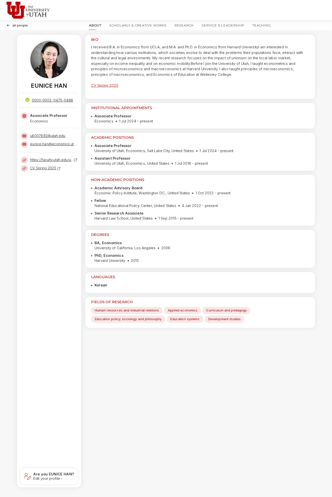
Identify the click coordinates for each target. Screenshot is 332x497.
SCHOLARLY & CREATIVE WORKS (137, 25)
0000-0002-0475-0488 (52, 100)
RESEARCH (184, 25)
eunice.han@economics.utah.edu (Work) (53, 144)
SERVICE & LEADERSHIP (223, 25)
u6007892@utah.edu (47, 136)
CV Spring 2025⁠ (43, 168)
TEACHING (261, 25)
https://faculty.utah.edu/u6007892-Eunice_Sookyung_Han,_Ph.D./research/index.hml (52, 160)
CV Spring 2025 (104, 85)
